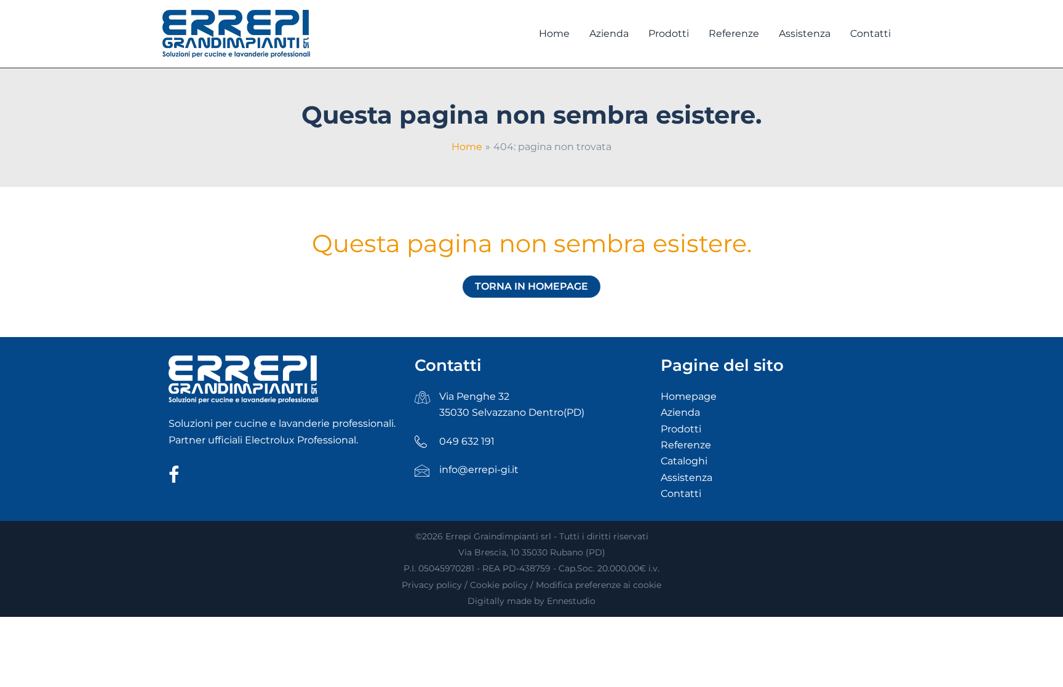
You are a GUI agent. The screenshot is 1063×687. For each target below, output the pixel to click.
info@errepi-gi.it (479, 469)
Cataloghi (684, 461)
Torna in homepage (531, 286)
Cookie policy (499, 584)
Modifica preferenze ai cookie (598, 584)
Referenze (686, 445)
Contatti (681, 493)
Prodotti (681, 429)
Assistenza (686, 477)
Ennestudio (571, 600)
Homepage (689, 396)
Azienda (680, 412)
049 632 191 (467, 441)
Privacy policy (432, 584)
